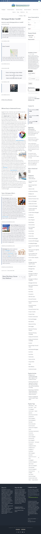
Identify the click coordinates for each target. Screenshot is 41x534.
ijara (30, 429)
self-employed (31, 467)
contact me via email (10, 123)
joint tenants (31, 442)
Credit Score (31, 214)
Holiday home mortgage (33, 427)
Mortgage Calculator (32, 521)
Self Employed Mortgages (33, 349)
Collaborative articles (33, 203)
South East (31, 351)
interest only (10, 253)
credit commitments (20, 140)
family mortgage (32, 418)
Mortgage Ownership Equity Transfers (33, 263)
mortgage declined (32, 445)
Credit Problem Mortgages (34, 212)
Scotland (30, 343)
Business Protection (32, 196)
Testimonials (31, 356)
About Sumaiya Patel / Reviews (33, 185)
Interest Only (31, 236)
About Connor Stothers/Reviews (32, 178)
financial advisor (32, 423)
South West (31, 354)
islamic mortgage (32, 436)
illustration (5, 167)
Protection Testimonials (33, 316)
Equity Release (31, 222)
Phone (29, 24)
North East (31, 289)
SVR (30, 479)
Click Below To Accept (32, 52)
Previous (21, 15)
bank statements (13, 170)
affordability (31, 405)
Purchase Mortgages (32, 319)
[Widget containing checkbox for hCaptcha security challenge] (34, 79)
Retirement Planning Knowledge (32, 333)
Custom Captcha (31, 73)
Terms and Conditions (32, 518)
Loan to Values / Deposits (33, 257)
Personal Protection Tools (33, 309)
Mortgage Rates (32, 268)
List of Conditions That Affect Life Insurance (33, 254)
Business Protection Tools (33, 198)
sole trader (31, 474)
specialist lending (32, 476)
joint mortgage (31, 440)
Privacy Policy (18, 529)
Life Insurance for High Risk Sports (34, 246)
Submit (30, 83)
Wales (13, 270)
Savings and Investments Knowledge (33, 340)
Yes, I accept (31, 54)
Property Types (31, 314)
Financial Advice (32, 224)
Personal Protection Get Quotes (33, 302)
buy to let (31, 407)
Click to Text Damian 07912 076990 (14, 75)
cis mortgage (31, 409)
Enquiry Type (31, 35)
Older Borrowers (32, 296)
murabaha (31, 451)
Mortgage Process (32, 266)
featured (30, 422)
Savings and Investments (33, 336)
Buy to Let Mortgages (33, 201)
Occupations (31, 294)
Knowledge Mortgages (33, 243)
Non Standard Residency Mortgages (33, 286)
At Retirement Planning (33, 191)
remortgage (7, 250)
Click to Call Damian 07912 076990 (14, 72)
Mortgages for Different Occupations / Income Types (33, 275)
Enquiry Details (31, 39)
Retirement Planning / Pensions (33, 329)
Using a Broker (31, 361)
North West (31, 291)
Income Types (31, 233)
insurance (31, 433)
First (28, 22)
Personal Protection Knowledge (32, 306)
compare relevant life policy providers (33, 209)
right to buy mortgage (33, 465)
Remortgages (31, 326)
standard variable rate (33, 478)
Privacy (29, 520)
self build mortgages (32, 469)
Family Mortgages (32, 420)
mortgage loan (32, 447)
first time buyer (5, 216)
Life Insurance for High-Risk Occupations (34, 250)
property (30, 454)
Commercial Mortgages (33, 206)
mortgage (31, 443)
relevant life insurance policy (34, 457)
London (30, 260)
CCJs (35, 407)
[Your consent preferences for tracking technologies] (39, 2)
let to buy (37, 442)
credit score (31, 411)
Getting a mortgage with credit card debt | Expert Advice (33, 398)
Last (35, 22)
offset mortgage (32, 453)
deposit (30, 412)
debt (36, 411)
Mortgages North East (33, 282)
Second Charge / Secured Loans (33, 346)
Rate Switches (31, 321)
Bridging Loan (31, 193)
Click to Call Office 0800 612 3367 (14, 78)
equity (9, 256)
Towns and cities (9, 270)
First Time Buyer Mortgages (32, 228)
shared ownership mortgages (34, 472)
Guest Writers (31, 231)
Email (29, 28)
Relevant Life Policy (32, 324)
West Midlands (31, 366)
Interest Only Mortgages (33, 238)
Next (24, 15)
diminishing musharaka (33, 414)
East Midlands (31, 217)
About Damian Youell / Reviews (33, 182)
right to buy (31, 463)
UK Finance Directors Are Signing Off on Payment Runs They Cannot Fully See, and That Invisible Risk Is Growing (34, 384)
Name (29, 19)
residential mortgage (33, 461)
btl (35, 405)
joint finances (31, 438)
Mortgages (31, 271)
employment (31, 416)
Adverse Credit (31, 188)
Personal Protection (32, 299)
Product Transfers (32, 311)
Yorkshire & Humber (32, 369)
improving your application (33, 431)
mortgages (31, 449)
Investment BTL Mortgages (34, 240)
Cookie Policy (23, 529)
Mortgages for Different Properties (33, 279)
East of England (31, 219)
